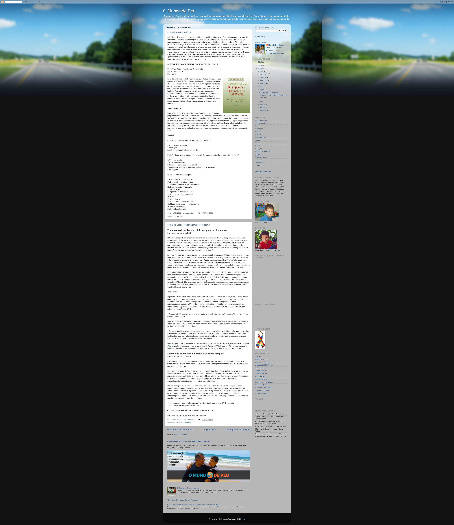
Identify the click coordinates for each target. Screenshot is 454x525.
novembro (264, 74)
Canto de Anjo (260, 376)
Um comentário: (189, 213)
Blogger (242, 519)
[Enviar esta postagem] (198, 213)
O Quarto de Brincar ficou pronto (189, 488)
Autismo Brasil (260, 371)
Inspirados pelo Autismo (264, 382)
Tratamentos (260, 162)
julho (262, 86)
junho (262, 90)
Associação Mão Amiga (264, 365)
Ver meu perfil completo (275, 53)
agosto (262, 83)
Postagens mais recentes (180, 429)
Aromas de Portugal (262, 362)
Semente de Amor (262, 390)
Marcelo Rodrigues (276, 45)
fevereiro (263, 107)
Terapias (187, 423)
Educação (259, 129)
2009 (260, 68)
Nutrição (258, 148)
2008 (260, 71)
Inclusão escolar (261, 137)
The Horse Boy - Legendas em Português (183, 500)
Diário (257, 126)
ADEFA (258, 356)
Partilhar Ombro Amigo (263, 388)
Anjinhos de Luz (261, 359)
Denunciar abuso (263, 172)
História (258, 134)
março (262, 104)
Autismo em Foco (261, 373)
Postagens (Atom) (180, 434)
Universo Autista (261, 393)
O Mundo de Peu (179, 11)
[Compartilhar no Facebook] (210, 213)
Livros (179, 216)
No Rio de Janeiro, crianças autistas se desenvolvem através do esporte (194, 505)
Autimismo (259, 368)
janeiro (262, 110)
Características (261, 120)
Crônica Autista (261, 379)
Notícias (180, 423)
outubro (263, 77)
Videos (257, 165)
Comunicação (260, 123)
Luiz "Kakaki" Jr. (261, 385)
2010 (260, 65)
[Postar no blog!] (205, 213)
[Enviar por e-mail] (203, 213)
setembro (263, 80)
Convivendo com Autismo (179, 32)
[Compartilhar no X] (207, 213)
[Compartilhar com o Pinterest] (212, 213)
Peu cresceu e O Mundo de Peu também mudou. (188, 441)
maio (262, 101)
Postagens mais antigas (238, 429)
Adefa (170, 346)
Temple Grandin (261, 157)
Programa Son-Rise (262, 151)
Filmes (257, 131)
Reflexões (259, 154)
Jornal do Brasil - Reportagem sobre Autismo (188, 225)
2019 (260, 62)
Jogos (257, 140)
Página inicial (209, 429)
